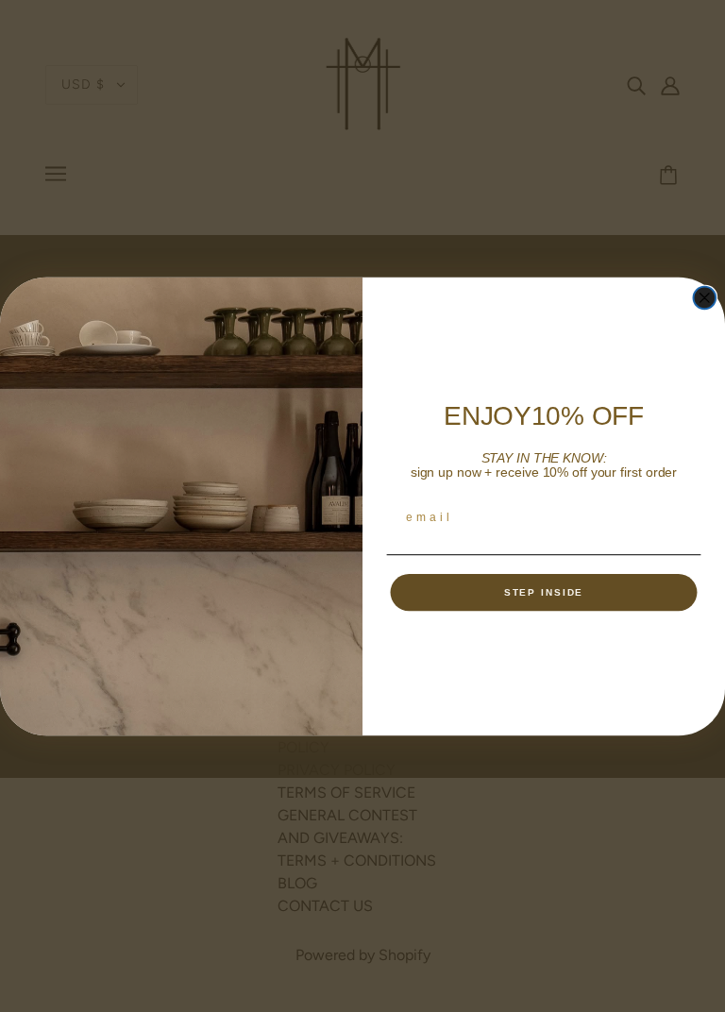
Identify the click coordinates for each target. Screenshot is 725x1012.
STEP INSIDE (544, 591)
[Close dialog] (705, 297)
